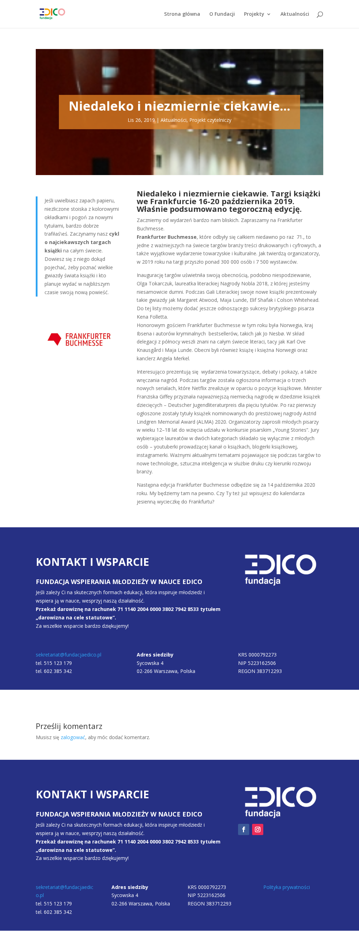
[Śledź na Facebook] (243, 829)
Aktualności (294, 14)
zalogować (73, 737)
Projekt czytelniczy (210, 120)
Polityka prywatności (286, 887)
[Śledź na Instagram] (257, 829)
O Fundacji (222, 14)
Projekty (254, 14)
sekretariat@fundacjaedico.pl (68, 654)
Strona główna (182, 14)
